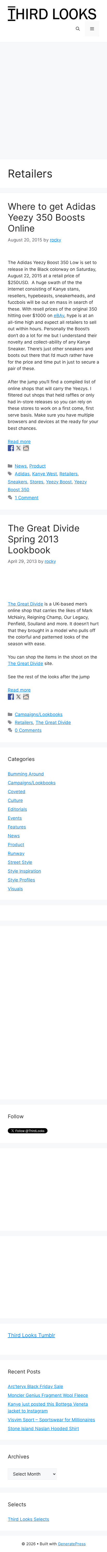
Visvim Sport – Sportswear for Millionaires (51, 1419)
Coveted (16, 791)
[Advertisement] (53, 98)
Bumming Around (26, 774)
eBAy (59, 315)
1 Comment (26, 497)
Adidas (22, 473)
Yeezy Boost (59, 481)
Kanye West (44, 473)
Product (37, 466)
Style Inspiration (24, 871)
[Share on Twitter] (18, 448)
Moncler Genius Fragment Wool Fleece (48, 1395)
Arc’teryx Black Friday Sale (35, 1386)
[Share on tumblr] (33, 448)
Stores (36, 481)
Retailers (68, 473)
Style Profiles (21, 880)
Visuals (15, 888)
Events (15, 818)
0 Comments (28, 730)
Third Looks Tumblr (31, 1335)
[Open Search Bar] (78, 29)
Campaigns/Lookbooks (39, 714)
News (21, 466)
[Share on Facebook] (11, 448)
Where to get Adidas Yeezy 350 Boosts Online (52, 217)
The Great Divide (25, 604)
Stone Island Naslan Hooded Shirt (43, 1428)
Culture (15, 800)
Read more (19, 441)
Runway (16, 853)
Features (17, 827)
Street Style (20, 862)
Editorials (17, 809)
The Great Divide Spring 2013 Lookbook (43, 539)
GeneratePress (72, 1543)
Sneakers (17, 481)
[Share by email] (41, 448)
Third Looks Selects (28, 1519)
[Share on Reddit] (26, 448)
